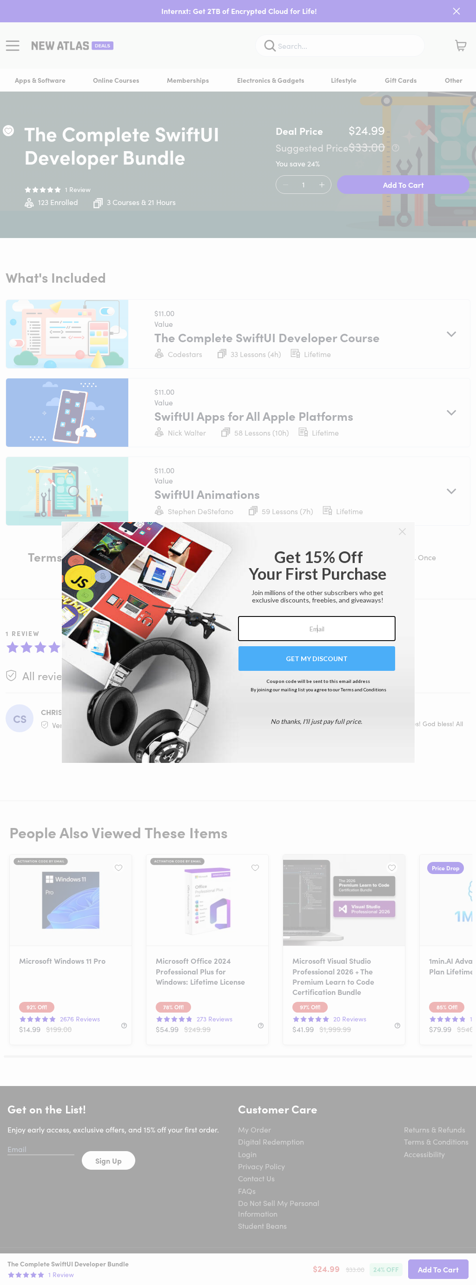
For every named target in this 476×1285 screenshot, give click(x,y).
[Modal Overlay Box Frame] (238, 642)
